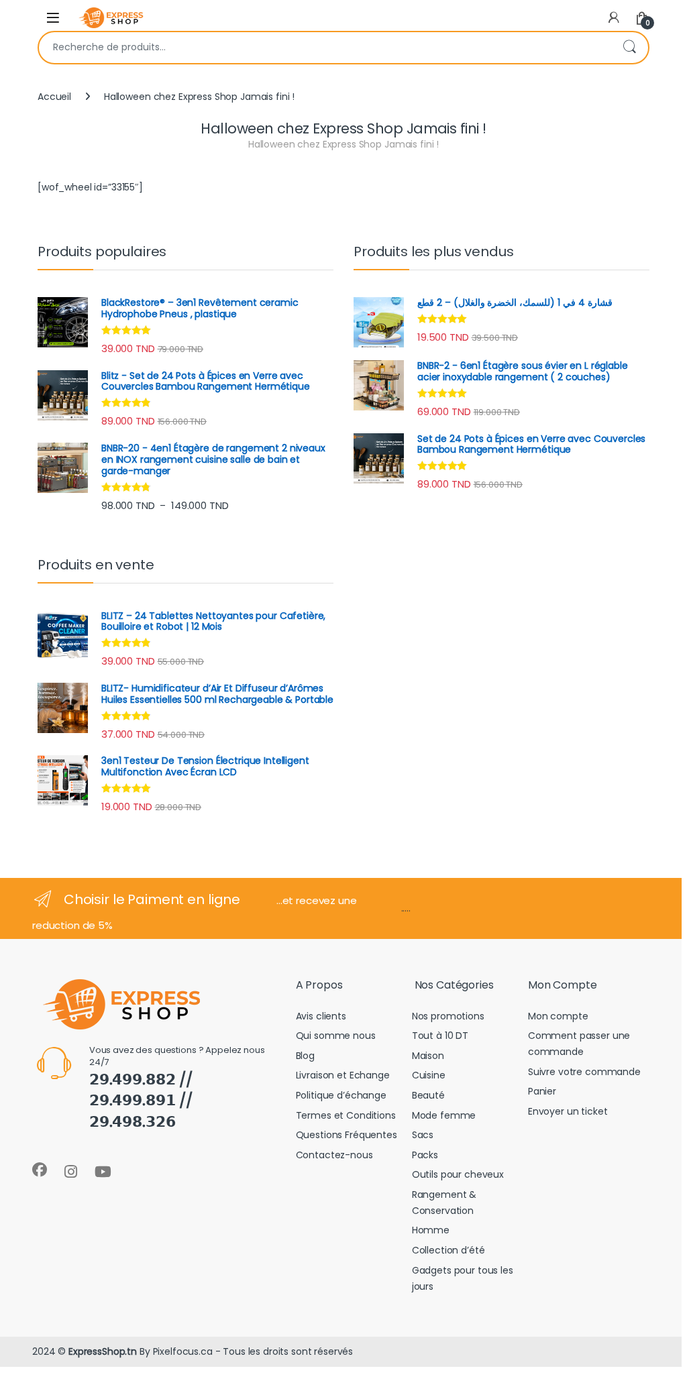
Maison (428, 1055)
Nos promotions (448, 1016)
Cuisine (428, 1075)
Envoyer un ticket (568, 1111)
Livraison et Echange (343, 1075)
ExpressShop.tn (102, 1351)
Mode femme (444, 1115)
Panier (542, 1091)
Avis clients (321, 1016)
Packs (425, 1155)
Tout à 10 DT (440, 1035)
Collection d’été (448, 1250)
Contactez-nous (334, 1155)
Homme (431, 1230)
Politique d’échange (341, 1095)
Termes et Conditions (346, 1115)
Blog (305, 1055)
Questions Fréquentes (346, 1135)
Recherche (629, 47)
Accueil (54, 96)
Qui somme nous (336, 1035)
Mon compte (558, 1016)
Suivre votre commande (584, 1071)
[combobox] (325, 47)
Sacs (422, 1135)
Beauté (428, 1095)
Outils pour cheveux (458, 1174)
